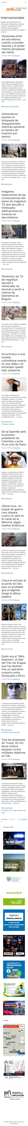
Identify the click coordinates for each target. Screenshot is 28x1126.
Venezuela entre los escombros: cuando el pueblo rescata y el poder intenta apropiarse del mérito (13, 44)
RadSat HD (9, 1055)
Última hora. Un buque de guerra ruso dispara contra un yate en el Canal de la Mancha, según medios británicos (13, 515)
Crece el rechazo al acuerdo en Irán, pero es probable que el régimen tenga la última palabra (14, 588)
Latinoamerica (14, 106)
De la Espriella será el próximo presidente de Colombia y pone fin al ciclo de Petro (14, 438)
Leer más (6, 264)
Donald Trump (7, 732)
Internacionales (8, 269)
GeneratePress (14, 1123)
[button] (22, 1038)
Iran (24, 810)
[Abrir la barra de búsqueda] (25, 2)
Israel (3, 812)
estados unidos (18, 810)
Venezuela (16, 732)
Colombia (11, 424)
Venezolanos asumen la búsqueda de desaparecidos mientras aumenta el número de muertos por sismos (13, 125)
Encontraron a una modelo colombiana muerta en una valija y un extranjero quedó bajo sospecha (14, 362)
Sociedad (6, 106)
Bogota (5, 424)
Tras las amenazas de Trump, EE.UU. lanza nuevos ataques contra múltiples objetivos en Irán (13, 747)
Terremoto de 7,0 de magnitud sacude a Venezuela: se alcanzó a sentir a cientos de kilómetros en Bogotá (13, 288)
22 (20, 819)
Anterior (4, 819)
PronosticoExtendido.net (19, 1055)
